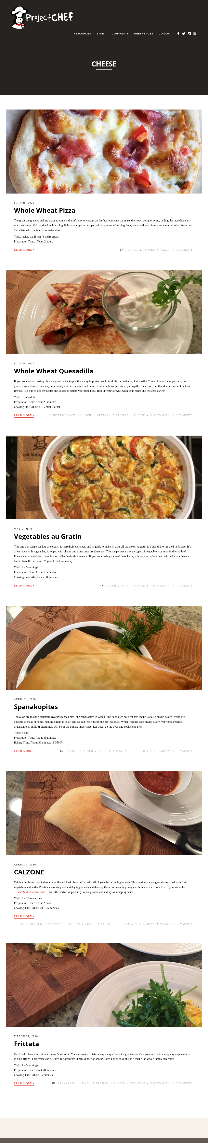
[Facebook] (178, 33)
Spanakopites (36, 706)
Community (120, 33)
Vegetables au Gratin (48, 536)
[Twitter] (183, 33)
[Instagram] (189, 33)
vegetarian (160, 415)
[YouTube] (194, 33)
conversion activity (45, 924)
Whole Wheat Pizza (44, 210)
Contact (165, 33)
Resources (82, 33)
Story (101, 33)
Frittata (26, 1043)
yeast (165, 249)
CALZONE (29, 871)
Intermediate (64, 415)
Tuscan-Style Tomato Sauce (30, 892)
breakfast (66, 1083)
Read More (24, 249)
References (143, 33)
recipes (132, 249)
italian (74, 924)
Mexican (103, 415)
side (125, 585)
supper (149, 249)
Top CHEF (137, 1083)
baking (72, 751)
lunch (86, 415)
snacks (122, 751)
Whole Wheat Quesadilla (53, 370)
